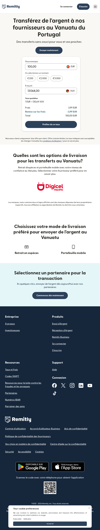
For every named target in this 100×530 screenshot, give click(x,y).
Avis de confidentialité (75, 429)
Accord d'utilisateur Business (45, 429)
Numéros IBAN (12, 400)
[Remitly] (11, 7)
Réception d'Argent (62, 330)
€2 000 (43, 78)
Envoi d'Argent (59, 324)
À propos (10, 324)
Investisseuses (12, 330)
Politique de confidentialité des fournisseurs (28, 436)
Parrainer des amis (15, 406)
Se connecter (66, 7)
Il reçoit (28, 86)
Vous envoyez (31, 61)
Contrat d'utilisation (15, 429)
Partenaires (11, 393)
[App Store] (68, 467)
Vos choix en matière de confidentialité (25, 444)
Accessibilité (24, 452)
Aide (54, 370)
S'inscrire (83, 7)
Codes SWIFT (12, 376)
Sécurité (9, 452)
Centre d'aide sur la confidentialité (68, 444)
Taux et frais (11, 370)
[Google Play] (32, 467)
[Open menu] (95, 6)
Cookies (39, 452)
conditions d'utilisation (53, 141)
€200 (30, 78)
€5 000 (56, 78)
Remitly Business (60, 337)
